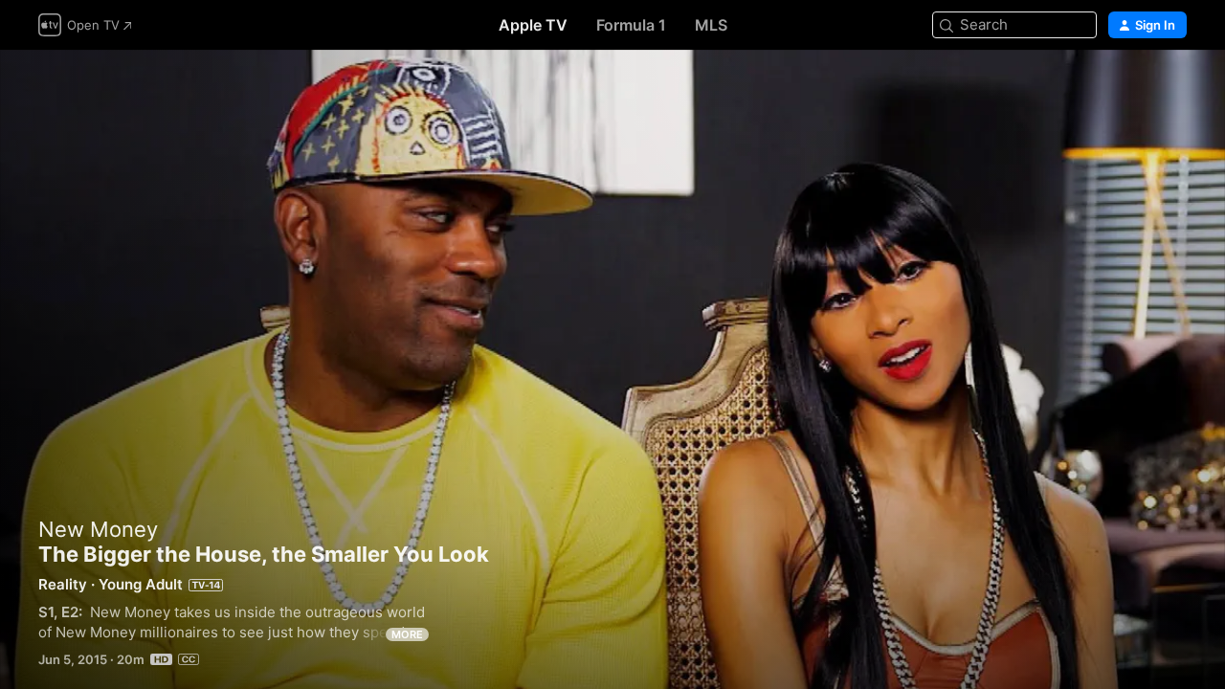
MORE (407, 634)
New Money (98, 529)
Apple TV (533, 24)
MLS (711, 24)
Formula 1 (631, 24)
